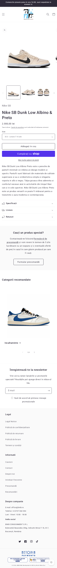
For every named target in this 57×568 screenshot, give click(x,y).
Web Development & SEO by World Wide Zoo (32, 565)
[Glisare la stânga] (3, 93)
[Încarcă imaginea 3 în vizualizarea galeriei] (43, 92)
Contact (8, 468)
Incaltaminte (11, 343)
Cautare (8, 462)
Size (3, 132)
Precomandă (11, 486)
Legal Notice (10, 421)
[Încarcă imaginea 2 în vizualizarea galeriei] (28, 92)
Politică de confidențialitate (17, 427)
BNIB (18, 565)
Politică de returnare (14, 433)
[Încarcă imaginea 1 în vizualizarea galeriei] (13, 92)
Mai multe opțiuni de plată (28, 160)
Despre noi (10, 474)
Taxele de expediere (17, 127)
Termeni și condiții (13, 445)
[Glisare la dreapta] (54, 93)
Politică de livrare (13, 439)
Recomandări (11, 492)
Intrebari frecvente (13, 480)
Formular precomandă (28, 262)
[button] (3, 14)
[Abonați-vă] (49, 391)
